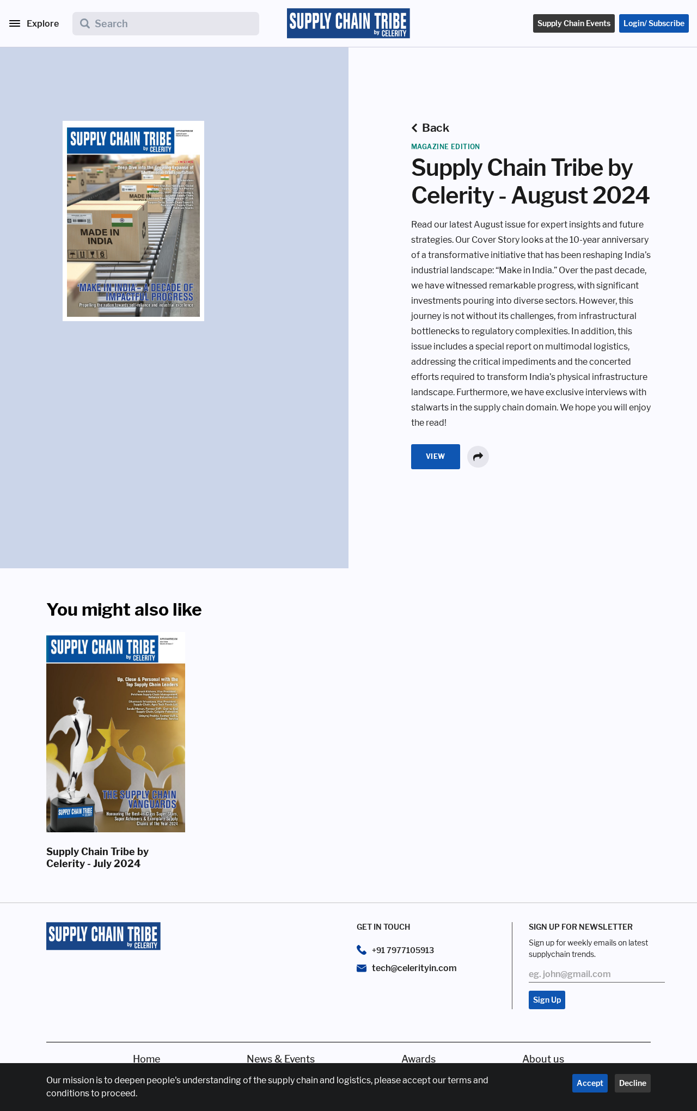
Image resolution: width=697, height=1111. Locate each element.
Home (146, 1059)
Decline (632, 1083)
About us (543, 1059)
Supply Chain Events (573, 23)
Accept (590, 1083)
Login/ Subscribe (653, 23)
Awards (418, 1059)
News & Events (281, 1059)
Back (435, 127)
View (435, 456)
